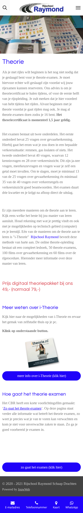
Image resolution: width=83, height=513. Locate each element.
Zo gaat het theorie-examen (22, 408)
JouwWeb (24, 489)
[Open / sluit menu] (78, 8)
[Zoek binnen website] (5, 8)
